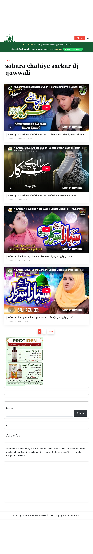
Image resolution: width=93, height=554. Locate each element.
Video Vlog (53, 515)
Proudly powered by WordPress (29, 515)
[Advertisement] (46, 17)
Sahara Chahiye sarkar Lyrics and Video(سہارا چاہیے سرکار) (40, 317)
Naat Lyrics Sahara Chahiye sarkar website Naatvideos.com (42, 195)
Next (50, 331)
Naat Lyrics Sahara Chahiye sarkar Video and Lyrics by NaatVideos (46, 134)
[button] (88, 38)
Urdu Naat (12, 138)
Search (9, 408)
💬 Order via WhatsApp (73, 49)
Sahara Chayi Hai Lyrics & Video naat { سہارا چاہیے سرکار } (40, 256)
